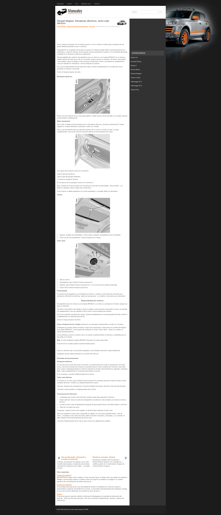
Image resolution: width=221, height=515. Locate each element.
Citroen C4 (134, 57)
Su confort (92, 26)
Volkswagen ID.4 (136, 86)
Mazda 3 (133, 65)
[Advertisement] (92, 35)
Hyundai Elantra (136, 61)
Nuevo (69, 3)
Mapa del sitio (86, 3)
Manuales (60, 3)
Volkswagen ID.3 (136, 82)
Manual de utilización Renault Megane (77, 26)
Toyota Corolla (135, 77)
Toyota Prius (135, 90)
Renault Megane (61, 26)
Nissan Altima (135, 69)
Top (76, 3)
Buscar (97, 3)
